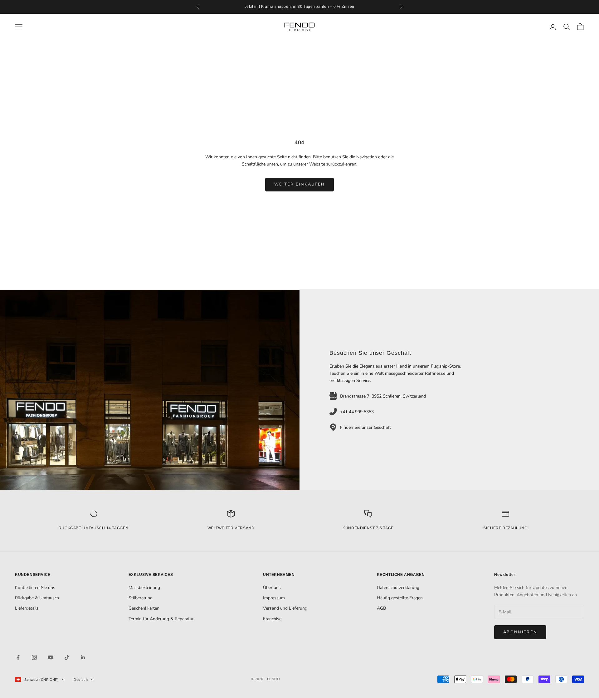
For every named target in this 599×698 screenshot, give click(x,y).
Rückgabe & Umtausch (37, 598)
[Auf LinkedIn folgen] (83, 657)
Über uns (272, 588)
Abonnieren (520, 632)
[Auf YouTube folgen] (50, 657)
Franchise (272, 619)
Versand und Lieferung (285, 608)
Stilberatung (141, 598)
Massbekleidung (144, 588)
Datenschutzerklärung (398, 588)
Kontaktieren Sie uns (35, 588)
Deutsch (81, 679)
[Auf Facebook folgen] (18, 657)
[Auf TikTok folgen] (67, 657)
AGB (381, 608)
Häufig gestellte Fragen (400, 598)
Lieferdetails (27, 608)
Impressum (274, 598)
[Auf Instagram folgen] (34, 657)
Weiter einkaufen (299, 184)
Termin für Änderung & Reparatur (161, 619)
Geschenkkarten (144, 608)
